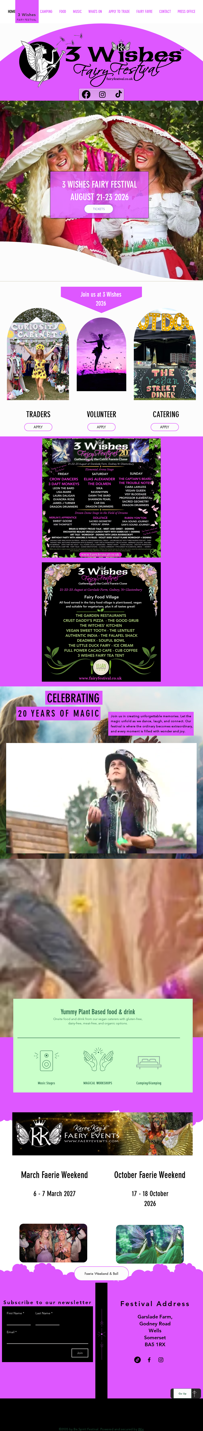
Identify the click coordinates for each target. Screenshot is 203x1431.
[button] (192, 849)
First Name (15, 1313)
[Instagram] (102, 94)
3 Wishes (27, 14)
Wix (141, 1429)
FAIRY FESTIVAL (26, 20)
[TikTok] (118, 94)
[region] (38, 356)
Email (12, 1332)
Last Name (44, 1313)
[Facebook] (86, 94)
